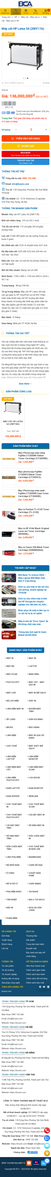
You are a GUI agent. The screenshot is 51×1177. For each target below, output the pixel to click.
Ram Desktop (36, 788)
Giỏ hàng (45, 11)
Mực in (32, 658)
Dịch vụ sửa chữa (35, 908)
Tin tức (25, 13)
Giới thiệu (6, 936)
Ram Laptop (13, 788)
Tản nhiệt (11, 899)
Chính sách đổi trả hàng (36, 978)
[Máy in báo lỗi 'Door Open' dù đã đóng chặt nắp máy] (9, 624)
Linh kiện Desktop (33, 757)
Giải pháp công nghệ (11, 983)
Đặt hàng (8, 34)
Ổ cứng (10, 873)
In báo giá (27, 146)
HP (16, 17)
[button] (23, 78)
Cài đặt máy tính (13, 826)
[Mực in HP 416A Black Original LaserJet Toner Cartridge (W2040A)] (9, 534)
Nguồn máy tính (35, 710)
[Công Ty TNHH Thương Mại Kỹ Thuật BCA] (25, 4)
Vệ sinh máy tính (12, 837)
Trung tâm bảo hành (35, 944)
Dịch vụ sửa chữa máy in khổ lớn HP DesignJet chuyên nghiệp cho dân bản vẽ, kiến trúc (32, 601)
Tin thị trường (8, 970)
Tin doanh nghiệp (9, 974)
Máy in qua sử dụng (36, 736)
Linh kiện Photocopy (12, 778)
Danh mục (5, 13)
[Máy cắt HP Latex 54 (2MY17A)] (25, 56)
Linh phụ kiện (13, 857)
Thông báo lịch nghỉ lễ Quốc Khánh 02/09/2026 (32, 633)
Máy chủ (11, 693)
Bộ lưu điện (12, 701)
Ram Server (12, 796)
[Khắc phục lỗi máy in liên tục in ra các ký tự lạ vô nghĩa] (9, 613)
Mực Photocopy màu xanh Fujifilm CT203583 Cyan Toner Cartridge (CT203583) (33, 493)
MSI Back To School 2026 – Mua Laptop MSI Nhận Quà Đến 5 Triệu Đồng (32, 578)
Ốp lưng (10, 719)
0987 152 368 (18, 1014)
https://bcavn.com (18, 1023)
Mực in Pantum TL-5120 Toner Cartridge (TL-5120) (33, 511)
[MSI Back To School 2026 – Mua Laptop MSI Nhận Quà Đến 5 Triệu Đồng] (9, 578)
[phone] (47, 1130)
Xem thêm (24, 383)
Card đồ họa (36, 865)
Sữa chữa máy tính (14, 847)
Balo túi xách (36, 899)
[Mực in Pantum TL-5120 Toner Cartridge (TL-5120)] (9, 515)
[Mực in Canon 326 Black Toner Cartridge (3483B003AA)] (9, 553)
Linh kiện (11, 735)
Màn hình (34, 674)
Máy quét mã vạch (36, 747)
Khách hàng (7, 944)
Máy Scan (11, 674)
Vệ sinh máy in (36, 825)
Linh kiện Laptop (11, 757)
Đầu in (9, 907)
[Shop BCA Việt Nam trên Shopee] (29, 1163)
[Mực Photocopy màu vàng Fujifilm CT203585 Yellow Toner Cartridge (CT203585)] (9, 459)
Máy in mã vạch (37, 693)
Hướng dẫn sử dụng (10, 978)
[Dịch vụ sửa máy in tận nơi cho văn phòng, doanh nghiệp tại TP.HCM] (9, 589)
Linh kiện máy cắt (13, 768)
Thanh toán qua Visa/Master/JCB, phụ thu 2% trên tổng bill (32, 112)
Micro (9, 727)
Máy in (9, 658)
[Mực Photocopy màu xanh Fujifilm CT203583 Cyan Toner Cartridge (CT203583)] (9, 496)
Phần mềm (11, 918)
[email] (47, 1146)
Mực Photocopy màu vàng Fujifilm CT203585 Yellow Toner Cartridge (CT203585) (32, 456)
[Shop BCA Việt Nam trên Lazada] (36, 1163)
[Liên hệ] (47, 1153)
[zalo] (47, 1138)
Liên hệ (5, 948)
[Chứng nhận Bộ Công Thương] (32, 1152)
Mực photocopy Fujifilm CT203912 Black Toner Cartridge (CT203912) (30, 474)
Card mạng (35, 883)
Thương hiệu (31, 936)
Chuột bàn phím (35, 874)
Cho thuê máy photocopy (14, 816)
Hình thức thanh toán (35, 966)
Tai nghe (33, 891)
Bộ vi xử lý (12, 883)
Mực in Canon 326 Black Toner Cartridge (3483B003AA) (33, 548)
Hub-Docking (36, 719)
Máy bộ (10, 666)
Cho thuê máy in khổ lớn (36, 847)
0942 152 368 (32, 1139)
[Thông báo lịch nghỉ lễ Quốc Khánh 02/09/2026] (9, 635)
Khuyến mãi (31, 948)
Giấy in (32, 701)
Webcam (33, 796)
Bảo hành (34, 727)
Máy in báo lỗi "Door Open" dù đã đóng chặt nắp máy (33, 623)
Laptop (33, 666)
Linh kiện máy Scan (36, 768)
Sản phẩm (30, 940)
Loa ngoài (34, 777)
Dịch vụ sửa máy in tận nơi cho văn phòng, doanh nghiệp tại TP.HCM (33, 590)
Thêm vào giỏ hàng (28, 138)
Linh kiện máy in (15, 709)
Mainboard (35, 857)
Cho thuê (11, 746)
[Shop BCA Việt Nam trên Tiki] (43, 1163)
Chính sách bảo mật (35, 983)
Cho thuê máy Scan (36, 805)
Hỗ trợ (35, 13)
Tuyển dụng (7, 940)
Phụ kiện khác (14, 891)
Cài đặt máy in (36, 815)
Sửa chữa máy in (37, 837)
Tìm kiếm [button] (15, 13)
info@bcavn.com (20, 184)
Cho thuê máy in (14, 805)
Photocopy (12, 682)
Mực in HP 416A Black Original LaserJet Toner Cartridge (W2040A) (33, 531)
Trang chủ (6, 17)
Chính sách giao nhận (35, 970)
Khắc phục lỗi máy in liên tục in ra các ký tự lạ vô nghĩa (33, 612)
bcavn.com (6, 991)
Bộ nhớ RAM (12, 865)
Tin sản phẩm (8, 966)
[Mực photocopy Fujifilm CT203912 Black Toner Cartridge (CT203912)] (9, 477)
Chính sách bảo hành (35, 974)
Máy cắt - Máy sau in (30, 17)
